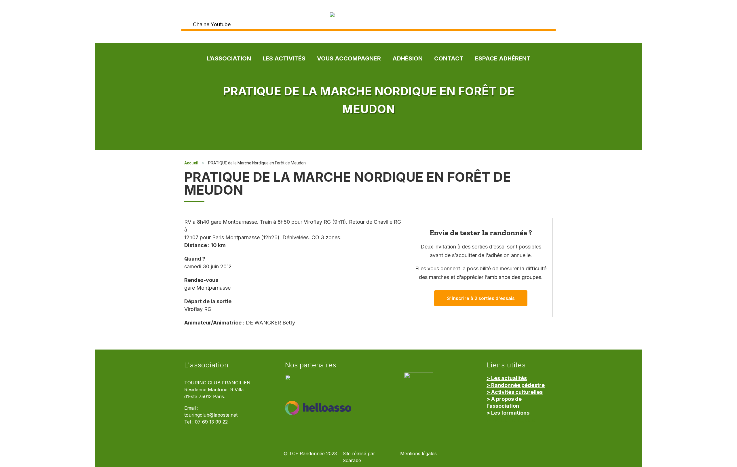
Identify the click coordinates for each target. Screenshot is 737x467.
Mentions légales (418, 453)
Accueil (191, 163)
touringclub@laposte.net (211, 415)
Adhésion (407, 58)
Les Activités (284, 58)
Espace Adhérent (503, 58)
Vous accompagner (349, 58)
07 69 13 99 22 (211, 422)
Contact (449, 58)
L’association (229, 58)
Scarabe (352, 460)
